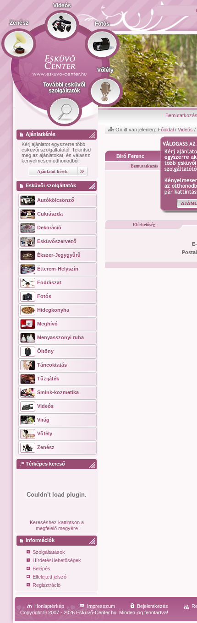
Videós (185, 129)
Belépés (41, 568)
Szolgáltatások (49, 552)
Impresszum (101, 606)
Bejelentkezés (152, 606)
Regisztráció (46, 585)
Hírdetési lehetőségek (57, 560)
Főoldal (166, 129)
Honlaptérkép (49, 606)
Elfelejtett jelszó (49, 577)
